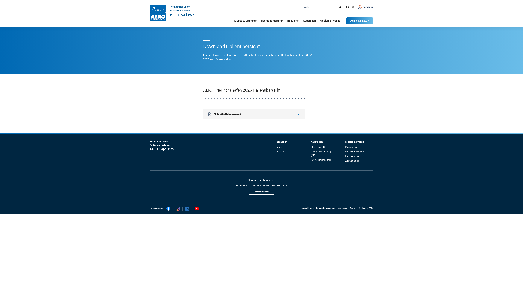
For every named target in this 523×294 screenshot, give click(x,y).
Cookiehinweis (307, 208)
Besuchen (281, 141)
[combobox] (322, 7)
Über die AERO (318, 147)
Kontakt (352, 208)
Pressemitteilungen (354, 151)
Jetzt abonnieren (261, 192)
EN (353, 7)
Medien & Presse (330, 20)
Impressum (342, 208)
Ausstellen (317, 141)
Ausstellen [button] (309, 20)
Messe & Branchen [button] (245, 20)
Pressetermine (352, 156)
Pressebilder (351, 147)
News (279, 147)
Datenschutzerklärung (325, 208)
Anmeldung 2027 (359, 20)
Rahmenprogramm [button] (272, 20)
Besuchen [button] (293, 20)
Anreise (280, 151)
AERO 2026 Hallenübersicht (227, 114)
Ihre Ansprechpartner (321, 160)
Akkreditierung (352, 161)
